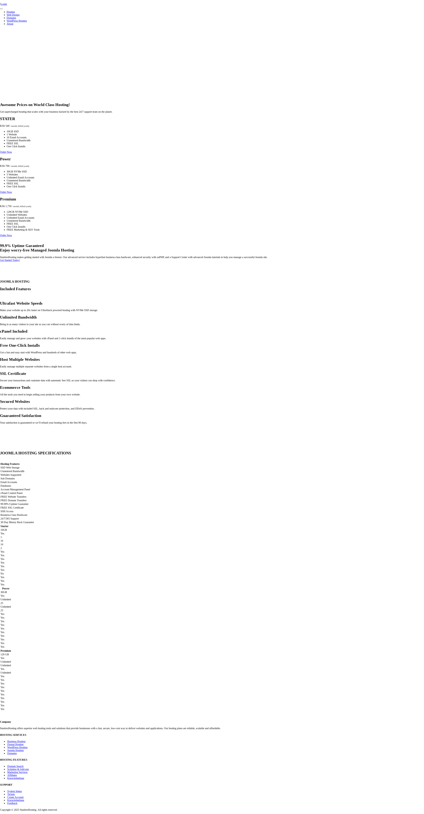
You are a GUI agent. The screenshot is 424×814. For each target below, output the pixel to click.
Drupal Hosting (15, 744)
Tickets (11, 794)
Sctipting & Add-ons (18, 769)
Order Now (6, 152)
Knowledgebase (15, 778)
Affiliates (12, 775)
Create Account (15, 797)
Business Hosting (16, 741)
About (10, 23)
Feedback (12, 803)
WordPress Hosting (17, 20)
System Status (14, 791)
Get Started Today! (10, 260)
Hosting (11, 11)
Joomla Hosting (15, 750)
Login (4, 4)
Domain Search (15, 766)
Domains (11, 17)
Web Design (13, 14)
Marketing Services (17, 772)
